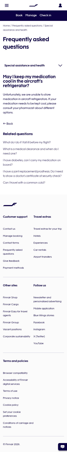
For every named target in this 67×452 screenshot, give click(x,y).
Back (9, 123)
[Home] (33, 5)
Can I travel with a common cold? (24, 182)
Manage (31, 15)
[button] (6, 5)
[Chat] (62, 447)
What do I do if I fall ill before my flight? (27, 142)
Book (19, 15)
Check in (45, 15)
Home (6, 25)
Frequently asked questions (27, 25)
